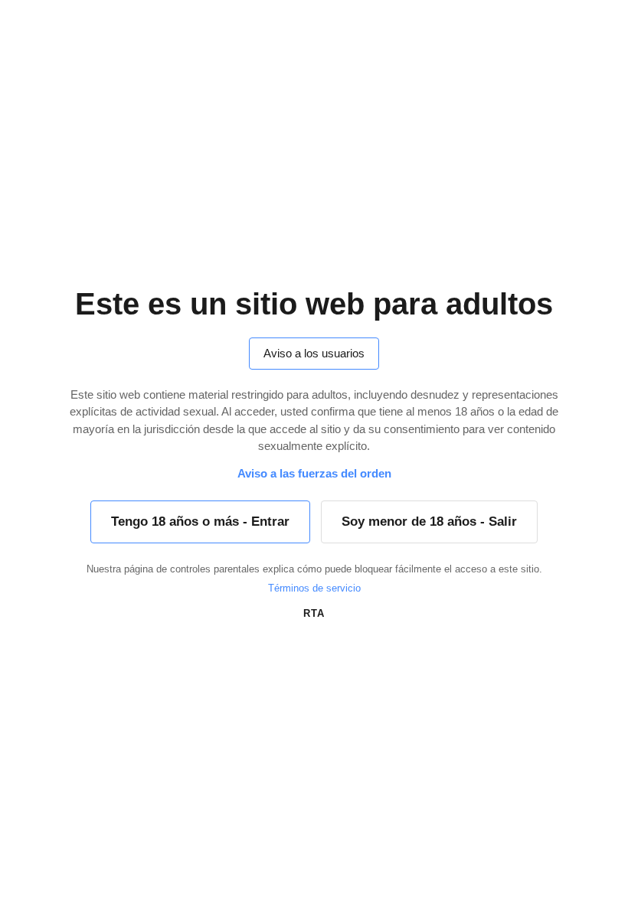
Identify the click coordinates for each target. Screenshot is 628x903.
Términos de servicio (314, 588)
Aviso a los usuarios (314, 353)
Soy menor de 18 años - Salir (429, 521)
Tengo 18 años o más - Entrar (200, 521)
